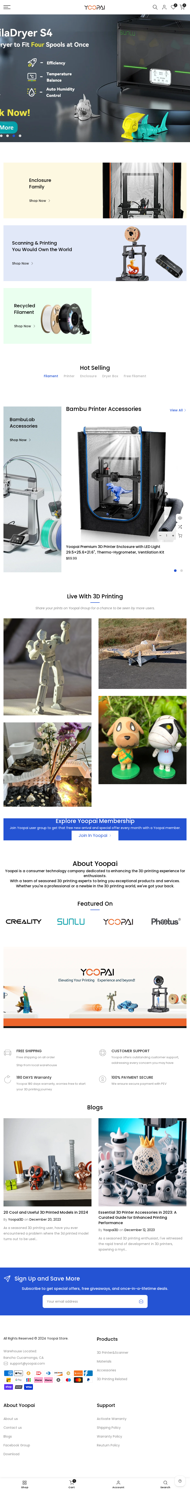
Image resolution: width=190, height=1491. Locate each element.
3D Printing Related (112, 1379)
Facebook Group (16, 1445)
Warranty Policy (109, 1436)
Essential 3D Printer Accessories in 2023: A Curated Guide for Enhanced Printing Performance (137, 1218)
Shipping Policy (109, 1427)
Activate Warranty (112, 1418)
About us (10, 1418)
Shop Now (37, 200)
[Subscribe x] (141, 1301)
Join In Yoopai (93, 835)
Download (11, 1454)
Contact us (12, 1427)
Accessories (106, 1370)
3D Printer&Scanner (112, 1352)
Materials (104, 1361)
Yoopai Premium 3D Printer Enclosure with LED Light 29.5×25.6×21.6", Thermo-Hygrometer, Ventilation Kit (115, 549)
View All (176, 410)
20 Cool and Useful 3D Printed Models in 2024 (45, 1212)
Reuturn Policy (108, 1445)
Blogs (7, 1436)
